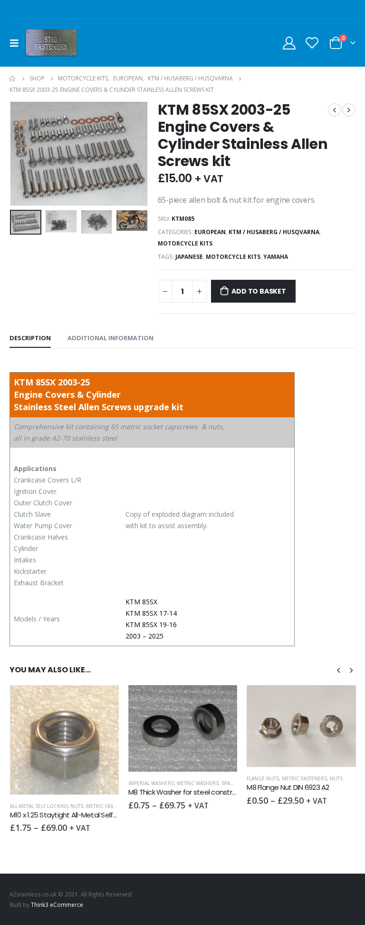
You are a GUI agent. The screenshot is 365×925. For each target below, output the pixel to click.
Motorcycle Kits (185, 243)
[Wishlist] (312, 42)
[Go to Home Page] (13, 78)
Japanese (189, 257)
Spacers (113, 783)
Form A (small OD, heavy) (330, 806)
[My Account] (289, 42)
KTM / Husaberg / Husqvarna (274, 232)
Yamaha (275, 257)
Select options (103, 700)
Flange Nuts (144, 778)
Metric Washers (79, 783)
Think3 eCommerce (57, 904)
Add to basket (258, 291)
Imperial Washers (33, 783)
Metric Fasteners (186, 778)
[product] (64, 728)
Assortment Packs (271, 806)
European (210, 232)
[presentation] (21, 154)
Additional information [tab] (110, 338)
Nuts (217, 778)
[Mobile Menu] (17, 43)
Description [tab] (30, 338)
